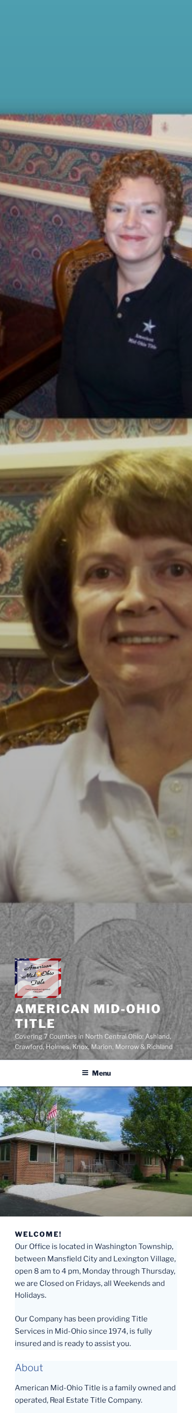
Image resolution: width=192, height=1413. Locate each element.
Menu (101, 1073)
